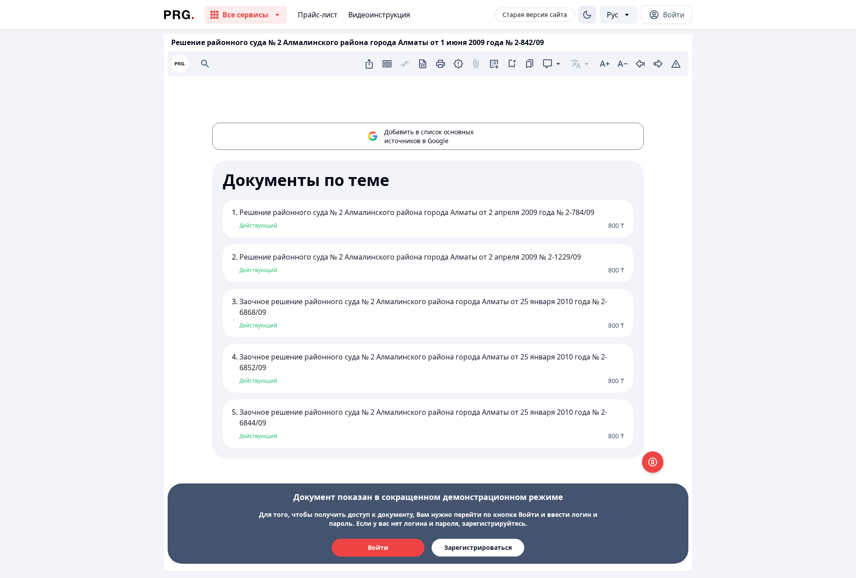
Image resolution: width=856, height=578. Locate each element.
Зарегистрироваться (478, 547)
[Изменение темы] (587, 15)
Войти (378, 547)
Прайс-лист (317, 15)
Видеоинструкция (379, 15)
